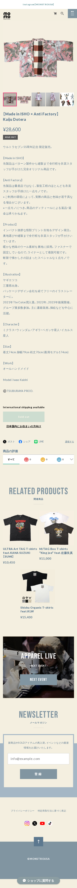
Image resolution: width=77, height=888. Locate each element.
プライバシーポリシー (23, 811)
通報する (69, 442)
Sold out (23, 416)
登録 (38, 774)
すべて (11, 459)
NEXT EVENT (38, 679)
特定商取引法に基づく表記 (52, 811)
